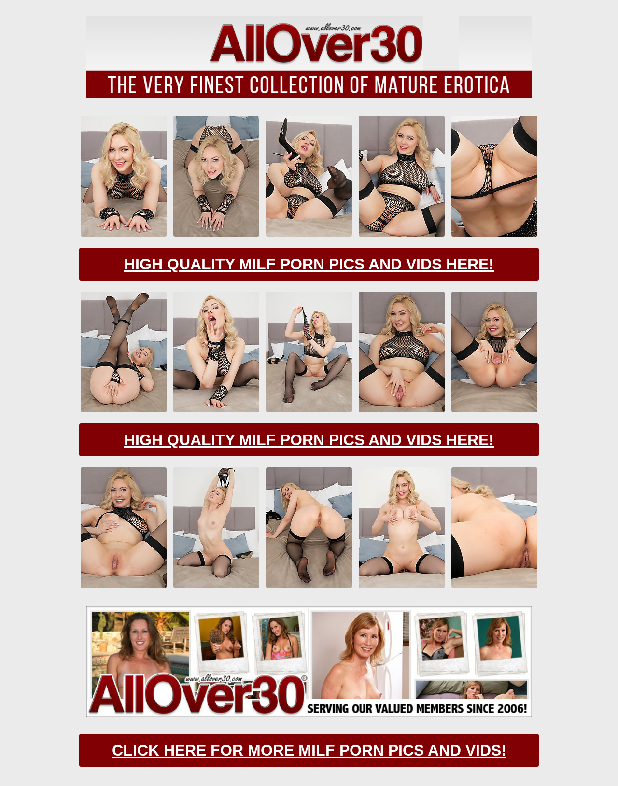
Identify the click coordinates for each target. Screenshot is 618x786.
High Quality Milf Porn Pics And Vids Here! (309, 264)
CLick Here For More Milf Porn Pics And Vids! (309, 750)
